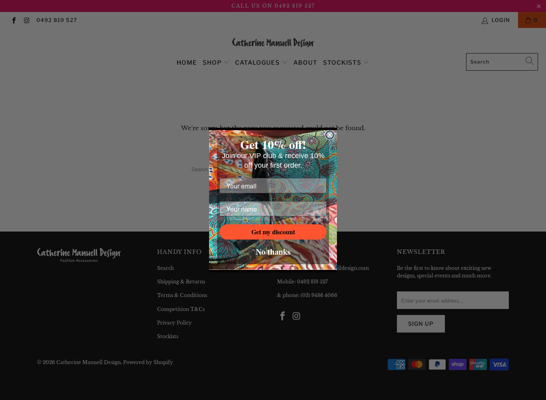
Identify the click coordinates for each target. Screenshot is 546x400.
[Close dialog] (330, 135)
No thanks (273, 251)
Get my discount (273, 231)
